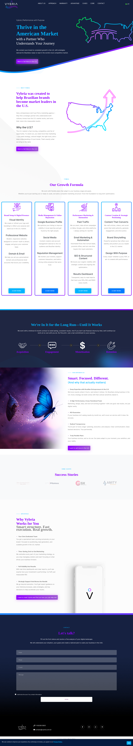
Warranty (63, 3)
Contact (101, 3)
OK (129, 743)
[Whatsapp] (95, 727)
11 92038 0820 (40, 725)
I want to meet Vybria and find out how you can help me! (37, 597)
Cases (85, 3)
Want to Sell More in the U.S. (27, 61)
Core (92, 3)
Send (66, 699)
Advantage (75, 3)
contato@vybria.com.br (43, 730)
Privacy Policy (57, 742)
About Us (41, 3)
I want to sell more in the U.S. (79, 448)
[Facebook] (82, 727)
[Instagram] (89, 727)
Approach (52, 3)
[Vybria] (24, 727)
